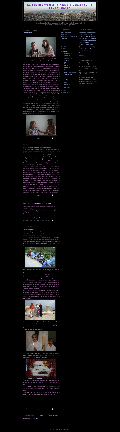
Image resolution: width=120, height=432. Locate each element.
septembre (67, 58)
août (65, 60)
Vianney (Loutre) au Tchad (86, 44)
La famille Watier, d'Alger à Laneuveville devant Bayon (60, 6)
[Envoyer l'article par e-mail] (52, 138)
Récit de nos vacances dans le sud (37, 204)
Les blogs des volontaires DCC (87, 32)
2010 (64, 92)
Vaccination (27, 33)
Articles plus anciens (54, 415)
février (66, 84)
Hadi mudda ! (28, 229)
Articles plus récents (28, 415)
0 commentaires (45, 138)
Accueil (41, 415)
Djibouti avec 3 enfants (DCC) (87, 47)
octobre (66, 55)
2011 (64, 90)
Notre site (81, 55)
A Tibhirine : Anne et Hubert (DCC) (88, 36)
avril (65, 79)
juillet (66, 63)
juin (65, 65)
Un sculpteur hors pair (85, 53)
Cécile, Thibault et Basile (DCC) (87, 34)
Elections (26, 145)
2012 (64, 51)
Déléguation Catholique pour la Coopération (60, 25)
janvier (66, 87)
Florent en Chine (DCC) (85, 42)
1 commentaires (45, 220)
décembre (67, 53)
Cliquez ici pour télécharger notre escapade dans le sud (38, 218)
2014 (64, 46)
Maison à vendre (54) (66, 32)
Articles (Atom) (35, 418)
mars (66, 82)
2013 (64, 48)
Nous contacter (65, 34)
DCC (83, 23)
